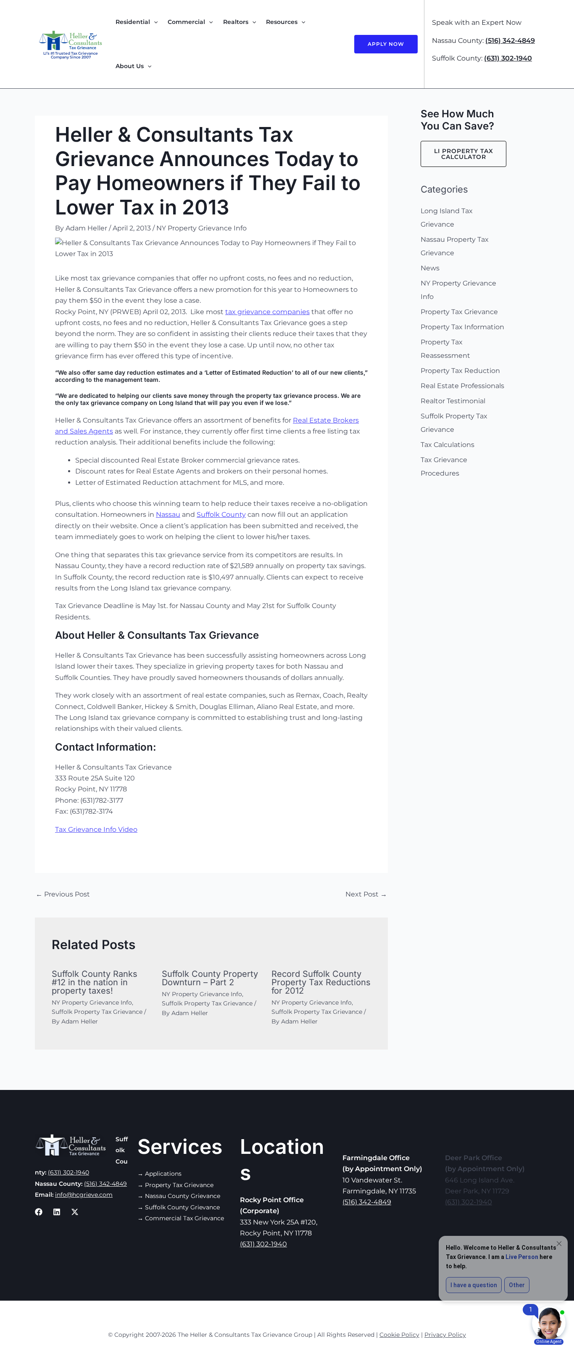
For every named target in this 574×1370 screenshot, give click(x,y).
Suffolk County (221, 514)
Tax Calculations (447, 445)
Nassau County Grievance (182, 1196)
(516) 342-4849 (510, 41)
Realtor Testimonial (453, 401)
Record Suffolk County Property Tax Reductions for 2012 (321, 982)
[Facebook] (38, 1212)
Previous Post (63, 894)
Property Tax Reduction (460, 371)
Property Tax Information (462, 327)
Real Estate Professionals (462, 386)
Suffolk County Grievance (182, 1207)
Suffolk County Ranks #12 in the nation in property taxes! (94, 982)
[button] (154, 22)
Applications (163, 1173)
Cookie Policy (399, 1334)
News (430, 268)
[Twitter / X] (75, 1212)
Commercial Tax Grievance (184, 1218)
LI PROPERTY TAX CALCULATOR (463, 154)
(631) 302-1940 (508, 58)
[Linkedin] (57, 1212)
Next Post (366, 894)
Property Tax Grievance (459, 312)
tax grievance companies (267, 312)
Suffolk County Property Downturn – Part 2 (210, 978)
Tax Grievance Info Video (96, 829)
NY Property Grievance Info (201, 228)
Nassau (168, 514)
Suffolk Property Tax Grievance (97, 1012)
